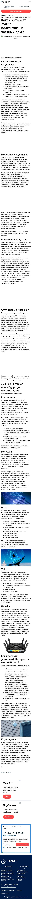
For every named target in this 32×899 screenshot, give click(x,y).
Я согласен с (16, 847)
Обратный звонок (16, 11)
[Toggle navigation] (29, 2)
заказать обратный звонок (8, 887)
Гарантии (19, 880)
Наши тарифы (21, 873)
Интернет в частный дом (8, 872)
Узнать (7, 796)
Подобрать (8, 817)
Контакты (19, 874)
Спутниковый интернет (7, 874)
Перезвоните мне (22, 845)
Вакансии (19, 879)
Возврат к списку (6, 772)
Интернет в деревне (6, 870)
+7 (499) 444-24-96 (24, 6)
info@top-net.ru (5, 893)
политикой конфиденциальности (19, 847)
